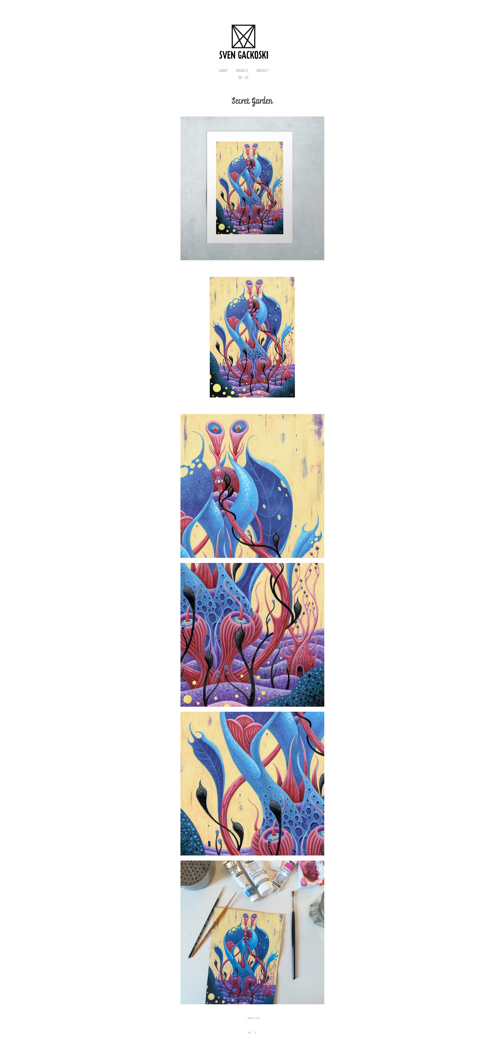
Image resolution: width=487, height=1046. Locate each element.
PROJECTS (242, 70)
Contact (262, 70)
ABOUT (223, 70)
